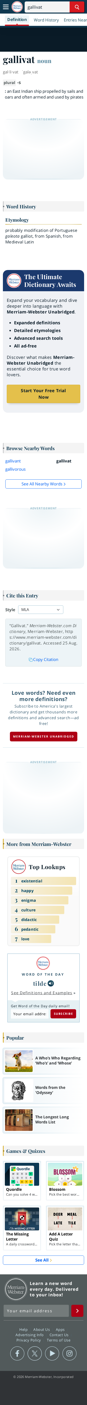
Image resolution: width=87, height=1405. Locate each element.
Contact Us (60, 1334)
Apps (61, 1329)
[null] (51, 983)
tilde (40, 983)
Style (10, 609)
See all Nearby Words (42, 484)
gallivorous (15, 469)
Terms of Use (58, 1339)
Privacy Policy (29, 1339)
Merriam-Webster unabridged (43, 736)
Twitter (35, 1353)
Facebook (17, 1353)
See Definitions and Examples (41, 992)
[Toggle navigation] (6, 7)
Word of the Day (43, 974)
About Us (42, 1329)
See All (42, 1260)
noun (44, 60)
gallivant (13, 461)
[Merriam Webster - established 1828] (17, 7)
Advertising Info (30, 1334)
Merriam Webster (16, 1289)
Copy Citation (45, 659)
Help (24, 1329)
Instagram (69, 1353)
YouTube (52, 1353)
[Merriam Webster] (43, 963)
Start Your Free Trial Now (43, 394)
